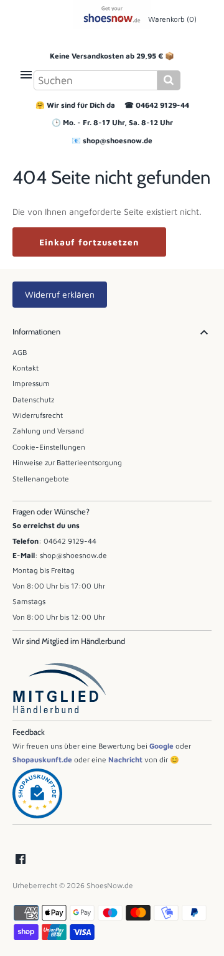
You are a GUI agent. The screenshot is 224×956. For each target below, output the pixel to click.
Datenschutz (33, 399)
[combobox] (95, 80)
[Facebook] (21, 859)
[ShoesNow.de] (112, 14)
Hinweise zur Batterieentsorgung (67, 462)
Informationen (36, 331)
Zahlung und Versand (48, 431)
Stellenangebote (40, 479)
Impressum (31, 383)
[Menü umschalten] (26, 74)
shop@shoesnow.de (117, 140)
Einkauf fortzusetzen (89, 242)
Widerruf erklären (60, 294)
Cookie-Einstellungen (48, 447)
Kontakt (25, 368)
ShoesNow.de (109, 885)
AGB (19, 352)
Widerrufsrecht (37, 415)
